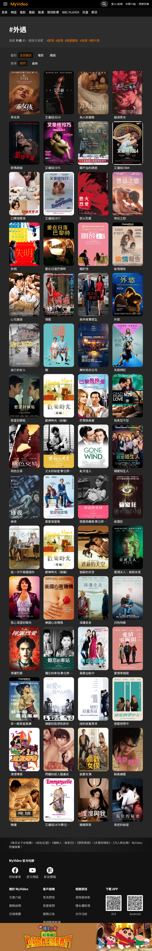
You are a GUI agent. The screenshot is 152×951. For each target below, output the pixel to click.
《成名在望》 (42, 843)
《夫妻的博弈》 (102, 843)
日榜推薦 (15, 914)
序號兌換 (144, 4)
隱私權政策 (82, 905)
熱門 (23, 63)
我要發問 (49, 905)
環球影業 (53, 12)
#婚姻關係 (71, 40)
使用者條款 (82, 897)
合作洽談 (81, 914)
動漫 (41, 12)
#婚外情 (94, 40)
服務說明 (15, 905)
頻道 (14, 12)
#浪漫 (83, 40)
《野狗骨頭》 (84, 843)
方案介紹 (130, 4)
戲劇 (32, 12)
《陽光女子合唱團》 (21, 843)
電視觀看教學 (52, 922)
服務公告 (49, 914)
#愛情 (50, 40)
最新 (35, 63)
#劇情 (59, 40)
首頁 (5, 12)
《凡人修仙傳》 (122, 843)
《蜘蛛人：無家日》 (63, 843)
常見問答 (49, 897)
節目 (94, 12)
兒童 (85, 12)
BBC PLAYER (70, 12)
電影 (23, 12)
